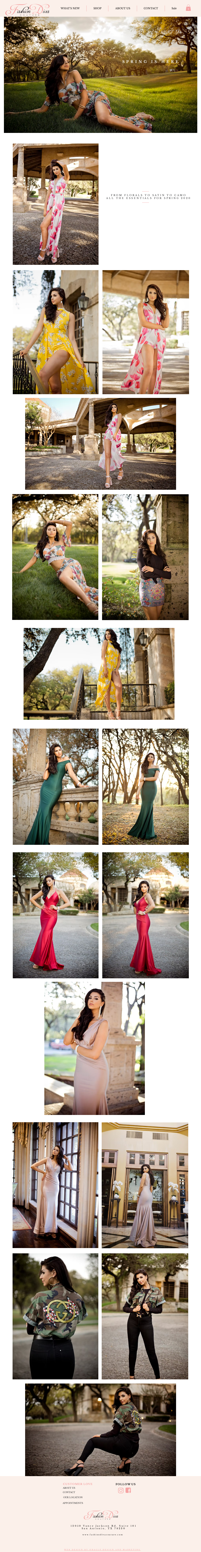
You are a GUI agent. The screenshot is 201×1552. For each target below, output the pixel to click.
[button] (188, 8)
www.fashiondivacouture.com (102, 1535)
